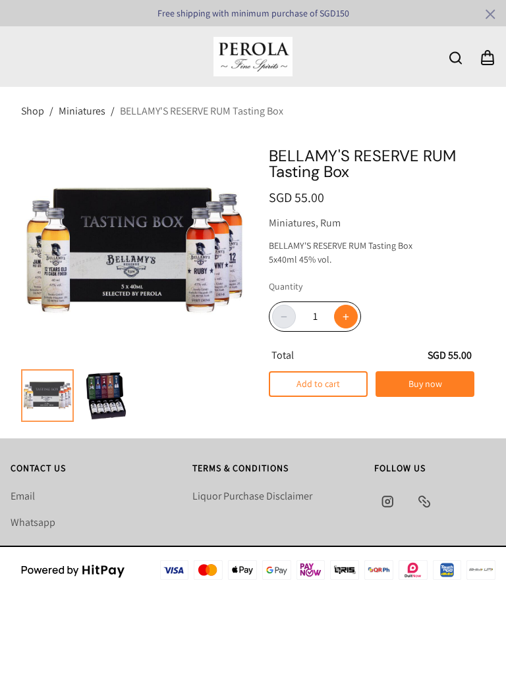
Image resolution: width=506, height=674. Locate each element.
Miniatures (82, 111)
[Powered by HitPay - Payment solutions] (73, 570)
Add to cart (318, 384)
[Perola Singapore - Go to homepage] (253, 56)
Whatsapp (33, 522)
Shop (32, 111)
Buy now (425, 384)
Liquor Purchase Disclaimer (252, 496)
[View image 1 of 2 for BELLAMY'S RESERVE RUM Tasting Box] (47, 395)
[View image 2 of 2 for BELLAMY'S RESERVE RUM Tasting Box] (105, 395)
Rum (328, 223)
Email (23, 496)
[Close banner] (490, 14)
